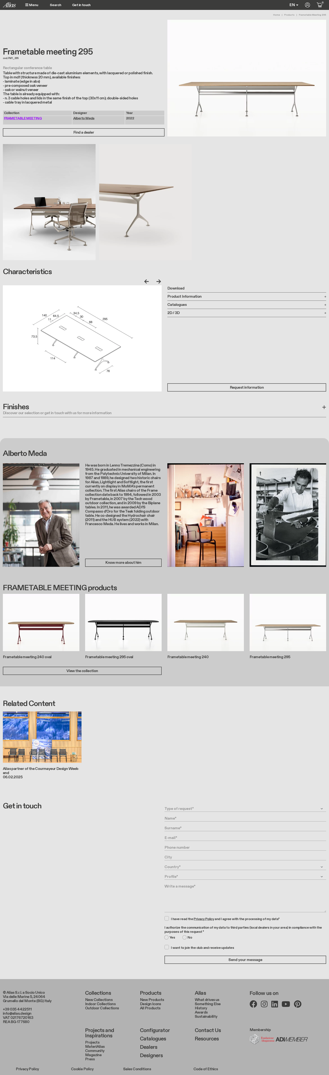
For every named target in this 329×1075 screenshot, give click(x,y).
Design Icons (150, 1004)
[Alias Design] (9, 4)
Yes (172, 937)
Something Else (208, 1004)
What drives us (207, 1000)
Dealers (148, 1047)
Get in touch (81, 5)
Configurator (155, 1030)
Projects (92, 1042)
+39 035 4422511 (17, 1009)
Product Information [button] (184, 296)
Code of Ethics (205, 1069)
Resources (207, 1039)
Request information (247, 387)
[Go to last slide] (147, 281)
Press (90, 1059)
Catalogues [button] (177, 305)
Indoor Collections (100, 1004)
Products (289, 14)
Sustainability (206, 1016)
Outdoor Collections (102, 1008)
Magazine (93, 1055)
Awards (201, 1012)
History (201, 1008)
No (190, 937)
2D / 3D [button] (173, 313)
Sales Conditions (137, 1069)
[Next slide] (158, 281)
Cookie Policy (82, 1069)
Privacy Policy (27, 1069)
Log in (307, 4)
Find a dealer (83, 132)
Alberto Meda (83, 118)
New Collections (99, 1000)
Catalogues (153, 1039)
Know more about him (123, 562)
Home (276, 14)
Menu (33, 5)
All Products (150, 1008)
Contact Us (208, 1030)
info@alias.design (17, 1013)
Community (95, 1051)
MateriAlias (95, 1047)
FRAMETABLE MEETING (23, 118)
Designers (151, 1055)
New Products (152, 1000)
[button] (164, 410)
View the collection (82, 670)
